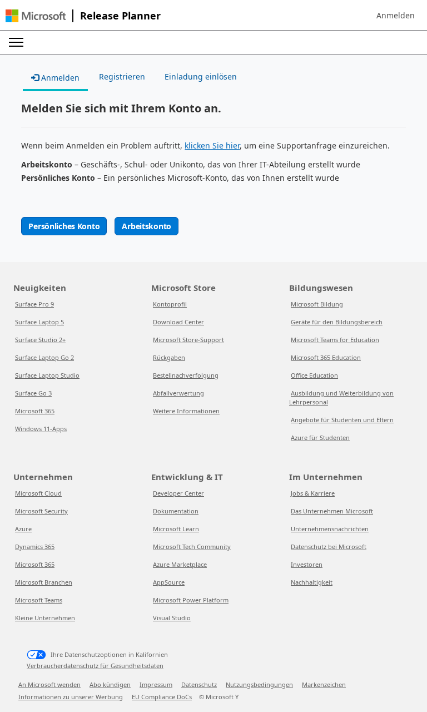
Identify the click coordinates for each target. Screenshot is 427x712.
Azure (23, 529)
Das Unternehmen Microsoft (332, 511)
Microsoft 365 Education (326, 357)
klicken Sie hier (212, 145)
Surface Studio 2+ (40, 339)
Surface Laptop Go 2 (44, 357)
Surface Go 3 (33, 393)
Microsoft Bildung (317, 304)
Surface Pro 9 (34, 304)
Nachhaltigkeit (311, 582)
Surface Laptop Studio (47, 375)
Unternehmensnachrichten (330, 529)
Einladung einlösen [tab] (201, 76)
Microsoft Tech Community (192, 546)
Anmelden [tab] (59, 77)
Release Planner (120, 15)
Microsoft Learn (176, 529)
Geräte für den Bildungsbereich (337, 322)
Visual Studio (172, 618)
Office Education (314, 375)
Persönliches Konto (64, 226)
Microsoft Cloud (38, 493)
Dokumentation (175, 511)
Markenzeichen (324, 684)
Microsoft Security (41, 511)
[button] (395, 15)
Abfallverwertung (178, 393)
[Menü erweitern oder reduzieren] (16, 42)
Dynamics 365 (34, 546)
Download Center (178, 322)
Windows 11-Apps (41, 428)
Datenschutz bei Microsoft (328, 546)
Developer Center (178, 493)
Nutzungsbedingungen (259, 684)
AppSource (169, 582)
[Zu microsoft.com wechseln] (36, 15)
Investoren (306, 564)
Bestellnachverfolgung (186, 375)
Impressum (156, 684)
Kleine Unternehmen (45, 618)
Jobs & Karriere (313, 493)
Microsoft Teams (38, 600)
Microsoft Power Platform (191, 600)
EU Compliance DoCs (162, 697)
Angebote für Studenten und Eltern (342, 420)
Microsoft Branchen (43, 582)
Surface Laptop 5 (39, 322)
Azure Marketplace (180, 564)
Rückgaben (169, 357)
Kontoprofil (170, 304)
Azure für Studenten (320, 437)
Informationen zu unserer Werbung (70, 697)
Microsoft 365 (34, 411)
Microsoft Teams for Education (335, 339)
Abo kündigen (110, 684)
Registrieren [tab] (122, 76)
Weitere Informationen (186, 411)
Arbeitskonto (146, 226)
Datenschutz (199, 684)
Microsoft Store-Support (188, 339)
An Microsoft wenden (49, 684)
